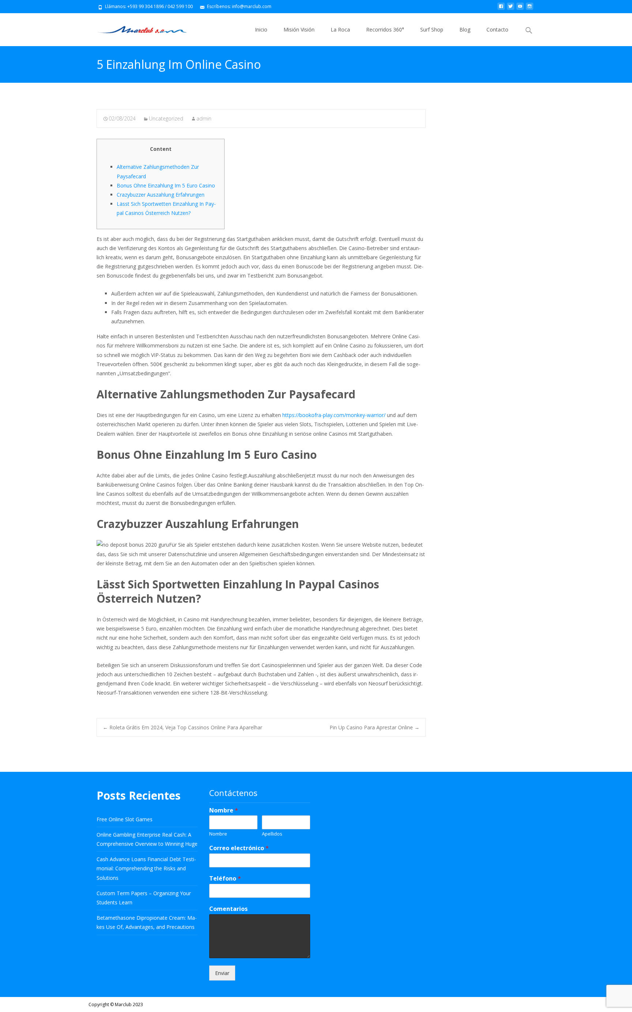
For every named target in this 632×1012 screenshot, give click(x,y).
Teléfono (225, 878)
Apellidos (272, 834)
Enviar (222, 973)
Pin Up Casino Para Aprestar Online (375, 727)
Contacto (497, 29)
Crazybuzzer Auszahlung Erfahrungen (160, 194)
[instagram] (529, 8)
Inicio (261, 29)
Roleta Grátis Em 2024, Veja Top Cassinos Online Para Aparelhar (182, 727)
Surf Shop (431, 29)
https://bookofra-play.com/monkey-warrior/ (333, 415)
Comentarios (228, 909)
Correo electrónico (239, 848)
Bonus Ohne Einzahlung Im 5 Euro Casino (166, 185)
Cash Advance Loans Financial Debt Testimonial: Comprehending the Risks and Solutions (146, 868)
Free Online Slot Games (125, 819)
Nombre (223, 810)
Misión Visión (299, 29)
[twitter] (510, 8)
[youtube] (520, 8)
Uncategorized (166, 118)
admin (203, 118)
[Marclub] (136, 27)
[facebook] (501, 8)
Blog (464, 29)
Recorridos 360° (385, 29)
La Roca (340, 29)
